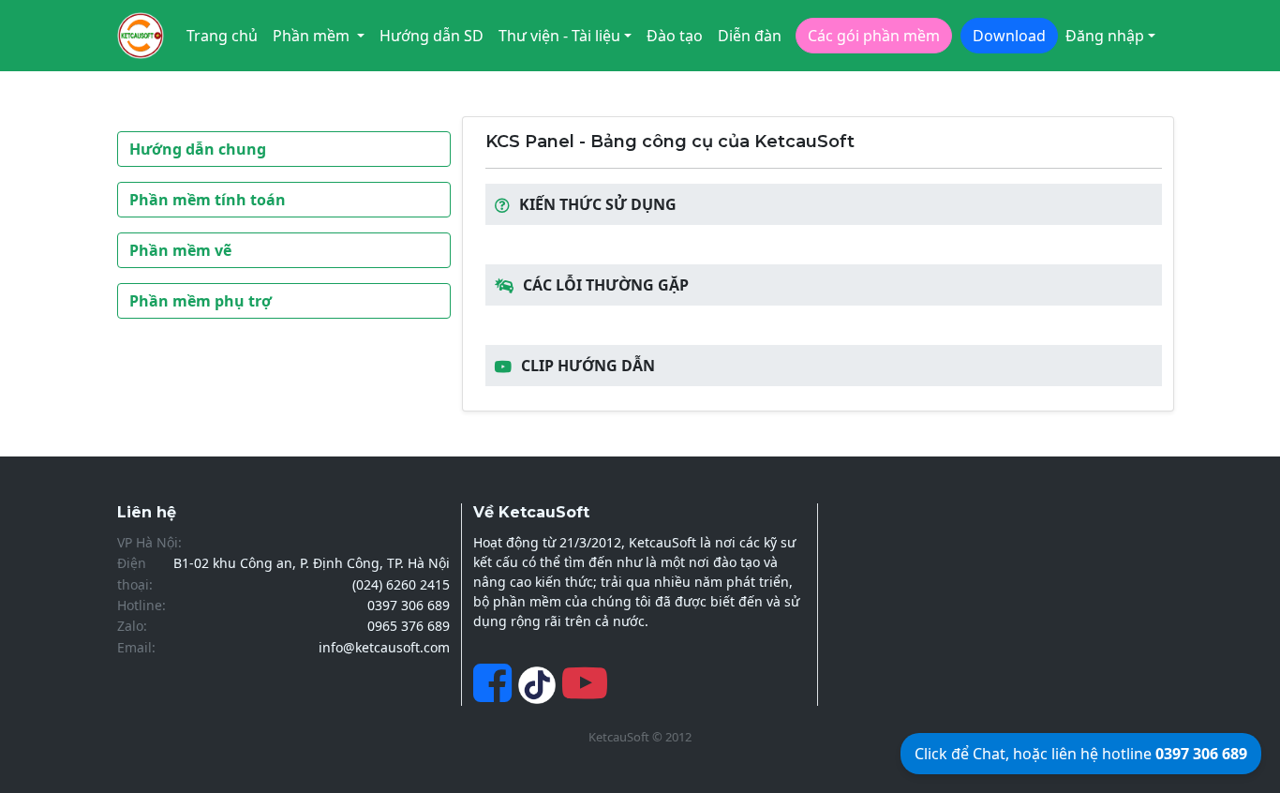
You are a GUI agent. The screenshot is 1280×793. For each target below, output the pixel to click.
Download (1009, 35)
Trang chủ (222, 35)
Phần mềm (313, 35)
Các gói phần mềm (874, 35)
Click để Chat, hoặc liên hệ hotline (1081, 753)
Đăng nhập (1104, 35)
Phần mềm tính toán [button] (207, 199)
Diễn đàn (749, 35)
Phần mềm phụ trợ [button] (200, 301)
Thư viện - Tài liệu (559, 35)
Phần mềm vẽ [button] (180, 250)
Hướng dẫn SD (432, 35)
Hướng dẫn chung (197, 149)
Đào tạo (675, 35)
